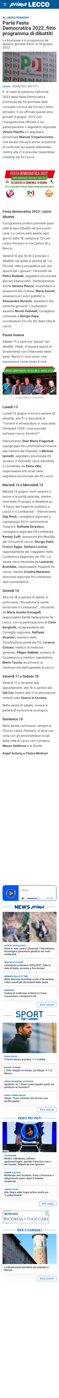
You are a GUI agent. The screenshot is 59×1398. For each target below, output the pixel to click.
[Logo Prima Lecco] (29, 4)
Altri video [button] (48, 1203)
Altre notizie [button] (47, 1004)
